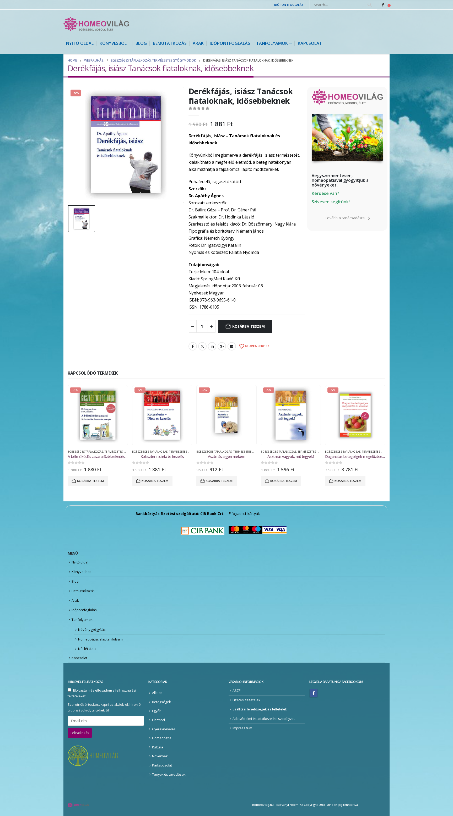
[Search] (369, 4)
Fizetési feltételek (246, 700)
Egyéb (156, 711)
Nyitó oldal (80, 43)
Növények (160, 756)
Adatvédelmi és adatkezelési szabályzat (264, 718)
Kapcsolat (310, 43)
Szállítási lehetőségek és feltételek (260, 709)
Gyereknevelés (164, 729)
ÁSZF (236, 690)
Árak (198, 43)
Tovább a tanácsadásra (345, 217)
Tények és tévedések (168, 774)
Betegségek (161, 702)
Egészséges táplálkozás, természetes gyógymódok (105, 451)
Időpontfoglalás (289, 5)
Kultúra (157, 747)
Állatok (157, 693)
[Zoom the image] (347, 116)
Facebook (192, 346)
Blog (141, 43)
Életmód (158, 720)
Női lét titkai (87, 648)
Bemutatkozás (170, 43)
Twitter (202, 346)
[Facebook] (383, 4)
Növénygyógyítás (92, 629)
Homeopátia (161, 738)
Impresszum (242, 728)
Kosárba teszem (248, 326)
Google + (222, 346)
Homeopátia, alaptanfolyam (100, 639)
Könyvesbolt (115, 43)
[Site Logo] (96, 24)
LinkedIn (212, 346)
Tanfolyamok (272, 43)
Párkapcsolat (162, 765)
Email (232, 346)
